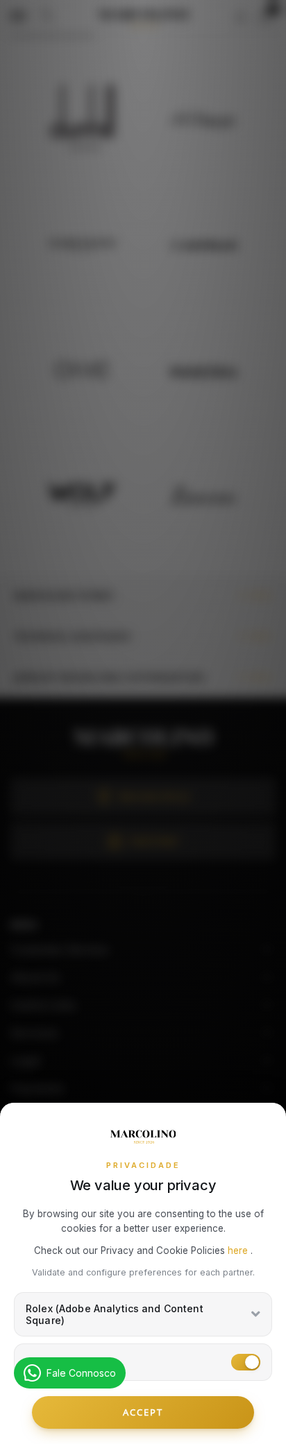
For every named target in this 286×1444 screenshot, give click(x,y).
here (239, 1250)
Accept (143, 1412)
